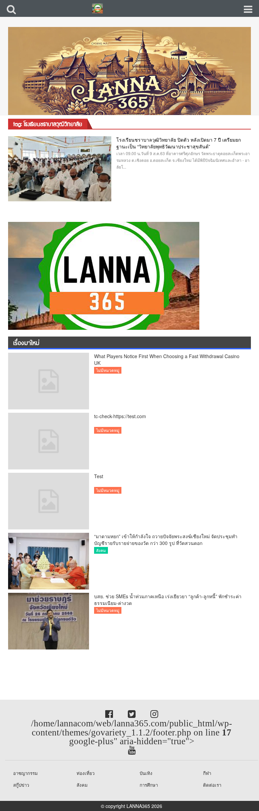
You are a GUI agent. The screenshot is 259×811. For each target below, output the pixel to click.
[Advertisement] (54, 666)
